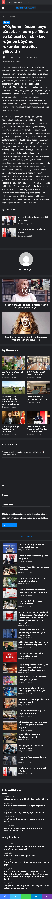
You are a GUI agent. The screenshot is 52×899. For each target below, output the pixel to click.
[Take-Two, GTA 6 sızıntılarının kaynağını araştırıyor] (10, 680)
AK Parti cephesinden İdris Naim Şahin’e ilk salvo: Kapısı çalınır (33, 643)
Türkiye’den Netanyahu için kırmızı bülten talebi (30, 654)
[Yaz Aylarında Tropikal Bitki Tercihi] (13, 363)
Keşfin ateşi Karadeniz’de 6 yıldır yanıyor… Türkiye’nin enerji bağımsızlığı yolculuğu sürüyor (33, 667)
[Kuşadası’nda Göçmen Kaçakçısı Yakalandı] (10, 570)
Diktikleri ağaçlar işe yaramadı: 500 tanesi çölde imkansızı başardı (32, 725)
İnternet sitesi (7, 505)
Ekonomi (16, 17)
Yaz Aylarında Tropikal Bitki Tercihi (12, 373)
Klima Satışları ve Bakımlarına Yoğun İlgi (37, 397)
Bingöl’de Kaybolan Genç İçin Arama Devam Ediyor (31, 579)
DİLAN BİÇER (10, 57)
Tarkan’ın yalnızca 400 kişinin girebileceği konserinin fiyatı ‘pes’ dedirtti (32, 632)
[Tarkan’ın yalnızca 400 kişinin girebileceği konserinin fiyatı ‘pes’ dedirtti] (10, 633)
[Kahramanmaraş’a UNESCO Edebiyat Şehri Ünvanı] (10, 548)
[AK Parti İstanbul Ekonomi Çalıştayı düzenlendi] (10, 738)
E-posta (6, 495)
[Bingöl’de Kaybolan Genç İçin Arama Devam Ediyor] (10, 582)
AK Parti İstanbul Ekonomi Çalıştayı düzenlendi (30, 735)
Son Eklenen (26, 536)
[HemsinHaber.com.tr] (26, 7)
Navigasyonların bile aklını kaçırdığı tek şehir (30, 747)
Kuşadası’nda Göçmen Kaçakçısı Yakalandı (22, 2)
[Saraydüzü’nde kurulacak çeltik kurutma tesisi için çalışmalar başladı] (13, 387)
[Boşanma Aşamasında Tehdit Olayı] (10, 760)
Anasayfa (8, 17)
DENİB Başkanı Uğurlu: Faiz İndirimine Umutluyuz (12, 429)
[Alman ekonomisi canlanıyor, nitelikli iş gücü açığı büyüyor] (10, 691)
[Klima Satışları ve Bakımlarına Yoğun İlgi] (38, 387)
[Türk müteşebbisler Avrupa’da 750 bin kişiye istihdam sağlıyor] (38, 417)
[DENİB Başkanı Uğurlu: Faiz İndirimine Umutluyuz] (13, 417)
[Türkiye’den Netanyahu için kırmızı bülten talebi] (10, 657)
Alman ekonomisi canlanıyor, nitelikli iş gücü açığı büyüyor (31, 689)
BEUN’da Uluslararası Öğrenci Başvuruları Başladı (31, 712)
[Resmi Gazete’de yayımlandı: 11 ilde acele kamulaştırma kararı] (10, 593)
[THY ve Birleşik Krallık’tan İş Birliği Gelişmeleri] (9, 220)
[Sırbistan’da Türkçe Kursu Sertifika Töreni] (10, 604)
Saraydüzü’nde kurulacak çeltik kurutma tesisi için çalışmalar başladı (10, 400)
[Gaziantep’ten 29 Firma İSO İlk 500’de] (9, 232)
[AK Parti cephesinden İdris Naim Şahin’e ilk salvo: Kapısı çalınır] (10, 645)
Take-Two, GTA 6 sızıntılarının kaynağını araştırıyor (32, 678)
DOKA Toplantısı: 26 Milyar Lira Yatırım (36, 373)
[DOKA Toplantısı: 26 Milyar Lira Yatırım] (38, 363)
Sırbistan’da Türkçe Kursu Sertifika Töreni (30, 602)
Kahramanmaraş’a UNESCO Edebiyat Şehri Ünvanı (31, 545)
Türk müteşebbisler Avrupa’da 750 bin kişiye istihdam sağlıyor (38, 429)
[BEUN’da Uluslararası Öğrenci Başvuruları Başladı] (10, 714)
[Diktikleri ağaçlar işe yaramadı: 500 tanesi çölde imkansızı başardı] (10, 725)
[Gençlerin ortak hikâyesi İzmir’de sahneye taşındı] (10, 703)
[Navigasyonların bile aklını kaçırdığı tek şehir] (10, 749)
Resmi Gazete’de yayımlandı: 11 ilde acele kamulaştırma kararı (32, 591)
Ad (4, 485)
